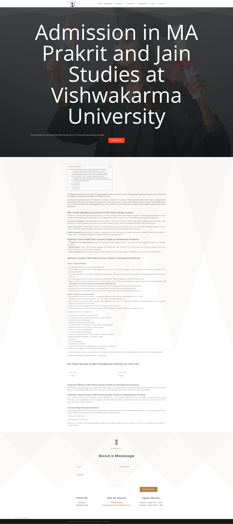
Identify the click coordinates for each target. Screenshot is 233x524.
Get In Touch (77, 187)
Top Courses (130, 3)
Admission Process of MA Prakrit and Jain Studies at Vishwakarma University (90, 174)
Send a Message (76, 184)
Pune (152, 3)
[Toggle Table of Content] (109, 166)
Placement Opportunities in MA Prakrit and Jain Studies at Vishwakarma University (92, 179)
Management (142, 3)
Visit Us (76, 185)
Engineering (108, 3)
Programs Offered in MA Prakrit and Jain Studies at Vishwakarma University (90, 177)
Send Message (149, 489)
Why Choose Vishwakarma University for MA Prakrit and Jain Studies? (89, 171)
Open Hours (77, 188)
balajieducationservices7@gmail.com (116, 505)
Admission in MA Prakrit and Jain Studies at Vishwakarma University (88, 169)
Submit (117, 273)
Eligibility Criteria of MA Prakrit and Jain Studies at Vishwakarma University (90, 172)
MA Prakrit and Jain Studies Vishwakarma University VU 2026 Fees (88, 176)
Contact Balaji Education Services (81, 181)
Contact (77, 182)
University (119, 3)
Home (100, 3)
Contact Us (162, 3)
